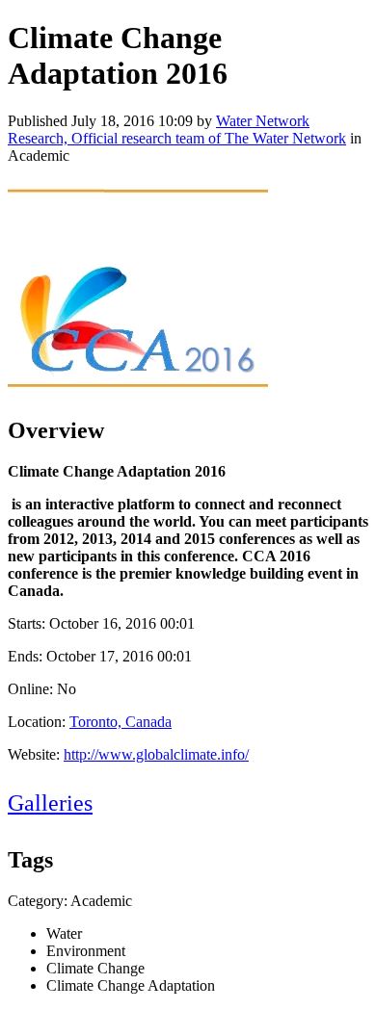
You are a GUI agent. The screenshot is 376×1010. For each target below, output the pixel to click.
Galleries (50, 803)
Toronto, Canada (120, 721)
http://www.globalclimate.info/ (156, 754)
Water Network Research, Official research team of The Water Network (177, 129)
